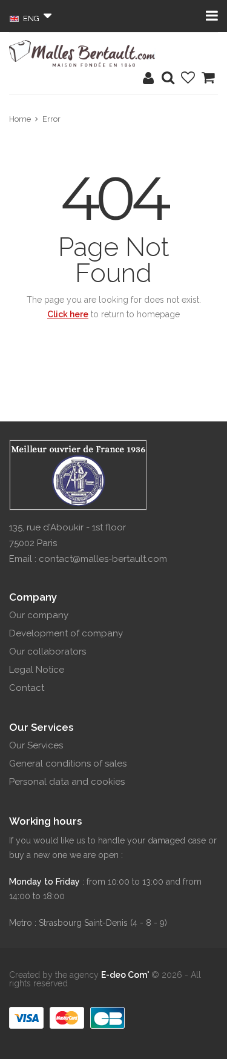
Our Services (36, 745)
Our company (38, 615)
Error (51, 119)
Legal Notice (36, 669)
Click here (67, 314)
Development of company (66, 633)
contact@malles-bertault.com (103, 558)
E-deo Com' (125, 975)
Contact (26, 687)
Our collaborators (47, 651)
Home (20, 119)
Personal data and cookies (67, 781)
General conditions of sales (68, 763)
